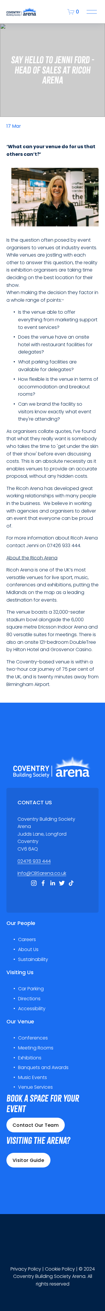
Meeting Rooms (35, 1047)
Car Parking (31, 988)
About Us (28, 949)
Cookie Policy (60, 1269)
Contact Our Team (36, 1125)
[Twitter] (62, 883)
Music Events (32, 1077)
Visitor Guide (28, 1160)
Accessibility (32, 1008)
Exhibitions (29, 1057)
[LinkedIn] (52, 883)
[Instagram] (34, 883)
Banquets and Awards (43, 1067)
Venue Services (35, 1087)
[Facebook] (43, 883)
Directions (29, 998)
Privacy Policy (25, 1269)
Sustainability (33, 959)
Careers (27, 939)
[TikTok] (71, 883)
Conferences (33, 1038)
